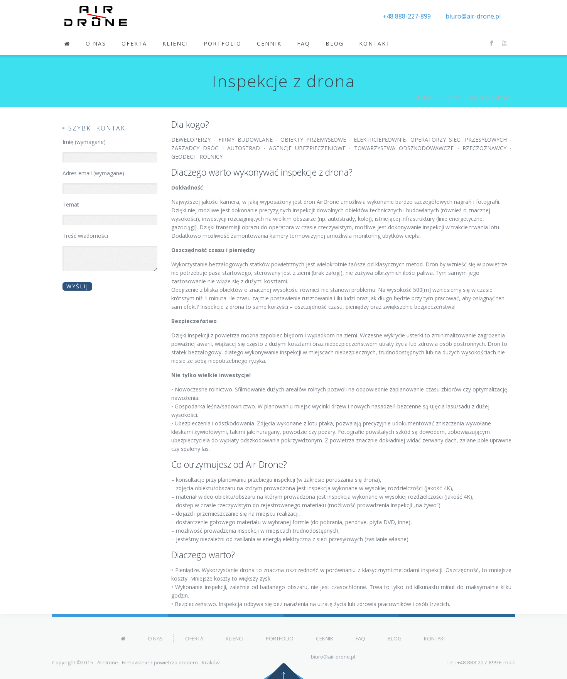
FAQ (303, 43)
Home (428, 97)
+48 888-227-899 (407, 16)
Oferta (134, 43)
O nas (96, 43)
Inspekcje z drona (489, 97)
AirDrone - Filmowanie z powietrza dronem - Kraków (158, 662)
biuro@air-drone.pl (473, 16)
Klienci (175, 43)
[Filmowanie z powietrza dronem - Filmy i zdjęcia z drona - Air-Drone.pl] (95, 16)
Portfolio (222, 43)
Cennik (269, 43)
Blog (335, 43)
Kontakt (374, 43)
